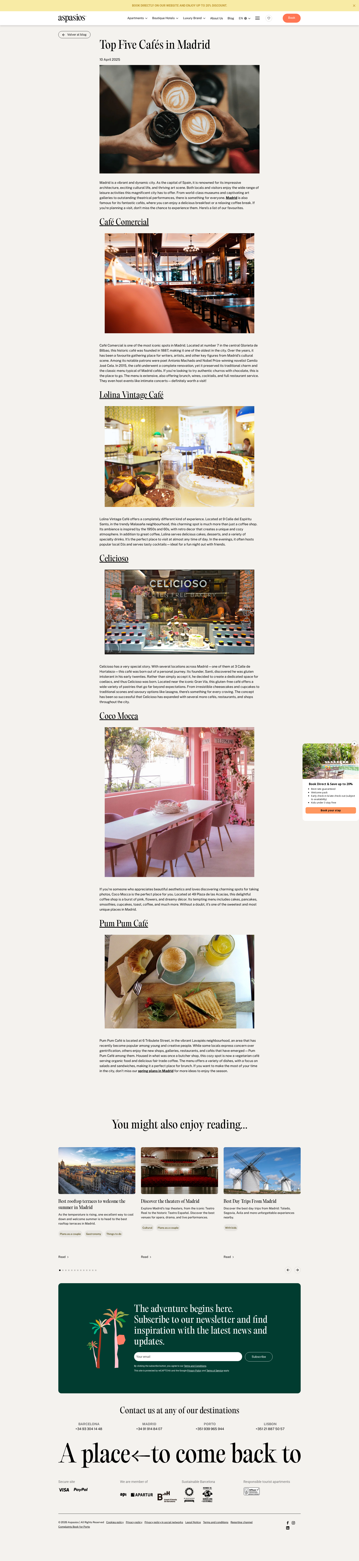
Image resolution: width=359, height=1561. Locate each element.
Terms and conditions (215, 1522)
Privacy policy (134, 1522)
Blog (231, 18)
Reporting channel (242, 1522)
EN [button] (241, 18)
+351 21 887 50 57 (270, 1429)
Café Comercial (124, 222)
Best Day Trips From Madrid (250, 1201)
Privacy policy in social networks (164, 1522)
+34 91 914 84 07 (149, 1429)
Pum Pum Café (123, 924)
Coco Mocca (118, 716)
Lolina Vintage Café (131, 395)
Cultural (147, 1227)
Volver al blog (77, 34)
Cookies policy (115, 1522)
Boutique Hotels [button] (177, 30)
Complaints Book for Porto (74, 1526)
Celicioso (113, 559)
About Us (216, 18)
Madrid (231, 198)
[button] (288, 1270)
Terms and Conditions (195, 1366)
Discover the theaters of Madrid (170, 1201)
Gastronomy (93, 1233)
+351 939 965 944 (210, 1429)
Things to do (113, 1233)
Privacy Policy (194, 1370)
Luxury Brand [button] (177, 38)
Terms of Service (214, 1370)
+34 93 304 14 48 (88, 1429)
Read (62, 1257)
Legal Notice (193, 1522)
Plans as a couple (70, 1233)
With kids (231, 1227)
